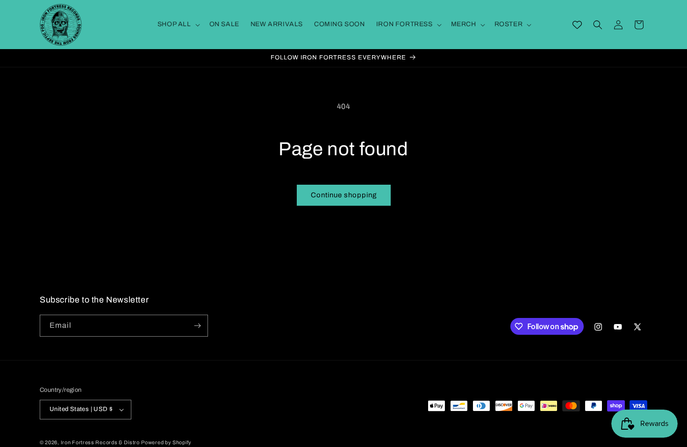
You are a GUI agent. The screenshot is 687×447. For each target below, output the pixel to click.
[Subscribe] (197, 326)
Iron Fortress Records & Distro (100, 442)
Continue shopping (344, 195)
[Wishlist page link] (577, 24)
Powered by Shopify (166, 442)
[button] (178, 24)
